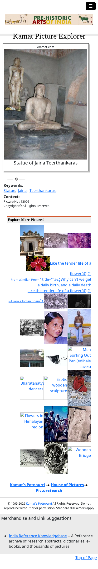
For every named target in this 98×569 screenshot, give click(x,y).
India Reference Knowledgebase (38, 535)
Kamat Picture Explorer (49, 36)
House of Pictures (67, 484)
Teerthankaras (42, 190)
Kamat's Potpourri (27, 484)
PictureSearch (49, 490)
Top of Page (86, 557)
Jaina (22, 190)
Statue (9, 190)
